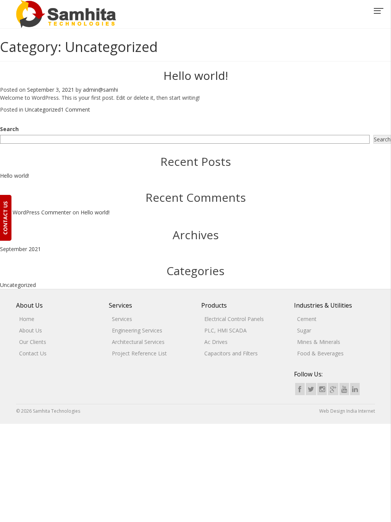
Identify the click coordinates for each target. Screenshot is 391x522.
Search (9, 129)
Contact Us (33, 353)
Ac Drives (216, 341)
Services (122, 319)
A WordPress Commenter (39, 212)
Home (26, 319)
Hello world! (195, 75)
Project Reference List (139, 353)
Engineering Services (137, 330)
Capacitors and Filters (231, 353)
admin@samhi (100, 89)
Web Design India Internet (347, 411)
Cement (307, 319)
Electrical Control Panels (234, 319)
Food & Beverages (320, 353)
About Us (30, 330)
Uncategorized (43, 109)
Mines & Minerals (318, 341)
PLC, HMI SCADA (225, 330)
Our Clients (32, 341)
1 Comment (75, 109)
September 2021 (20, 249)
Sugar (304, 330)
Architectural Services (138, 341)
